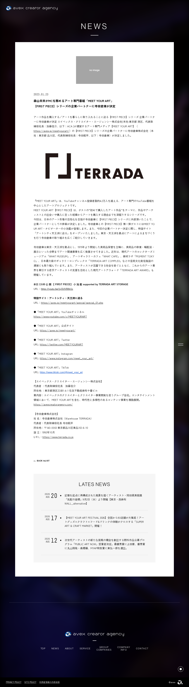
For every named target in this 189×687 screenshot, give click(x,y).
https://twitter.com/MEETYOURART (61, 344)
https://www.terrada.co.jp (57, 437)
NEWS (55, 648)
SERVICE (85, 648)
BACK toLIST (43, 461)
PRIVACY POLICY (13, 682)
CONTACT (142, 648)
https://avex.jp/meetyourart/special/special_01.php (72, 302)
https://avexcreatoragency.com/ (53, 404)
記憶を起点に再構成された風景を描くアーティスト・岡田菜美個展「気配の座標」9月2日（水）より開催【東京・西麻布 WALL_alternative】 (103, 499)
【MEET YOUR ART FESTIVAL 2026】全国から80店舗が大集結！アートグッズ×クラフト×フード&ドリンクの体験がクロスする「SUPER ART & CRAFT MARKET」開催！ (104, 522)
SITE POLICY (30, 682)
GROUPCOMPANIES (104, 648)
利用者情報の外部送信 (49, 682)
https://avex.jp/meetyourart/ (51, 131)
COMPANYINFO (123, 648)
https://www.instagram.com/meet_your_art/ (67, 358)
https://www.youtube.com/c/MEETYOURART (60, 316)
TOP (43, 648)
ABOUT (69, 648)
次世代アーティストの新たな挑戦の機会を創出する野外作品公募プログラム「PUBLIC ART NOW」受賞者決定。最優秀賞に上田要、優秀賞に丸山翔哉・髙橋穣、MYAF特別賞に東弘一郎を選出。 (105, 544)
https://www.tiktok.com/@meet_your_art (61, 372)
